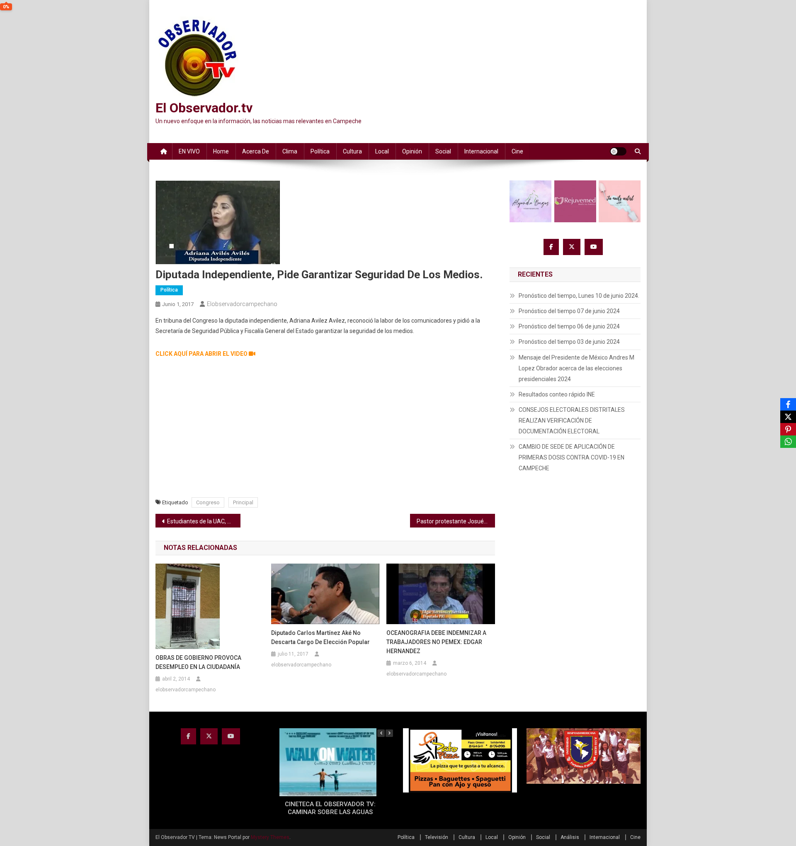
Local (382, 151)
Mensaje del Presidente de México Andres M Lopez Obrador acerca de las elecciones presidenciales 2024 (576, 368)
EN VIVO (189, 151)
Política (320, 151)
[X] (788, 417)
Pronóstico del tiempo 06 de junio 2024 (569, 326)
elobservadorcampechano (242, 304)
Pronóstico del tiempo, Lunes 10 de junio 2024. (579, 295)
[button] (389, 733)
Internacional (481, 151)
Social (443, 151)
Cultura (352, 151)
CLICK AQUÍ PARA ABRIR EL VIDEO (202, 353)
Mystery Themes (270, 837)
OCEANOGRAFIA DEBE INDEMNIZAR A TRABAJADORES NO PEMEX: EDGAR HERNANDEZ (436, 642)
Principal (243, 502)
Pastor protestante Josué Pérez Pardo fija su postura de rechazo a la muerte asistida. (456, 521)
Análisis (570, 837)
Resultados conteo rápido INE (557, 394)
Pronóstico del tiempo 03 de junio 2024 (569, 341)
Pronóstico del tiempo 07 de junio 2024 (569, 311)
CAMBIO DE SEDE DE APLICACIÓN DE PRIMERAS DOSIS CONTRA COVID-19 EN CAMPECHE (571, 457)
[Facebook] (788, 404)
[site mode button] (618, 151)
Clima (289, 151)
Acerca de (255, 151)
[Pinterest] (788, 429)
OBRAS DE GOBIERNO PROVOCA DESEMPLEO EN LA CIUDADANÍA (198, 662)
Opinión (412, 151)
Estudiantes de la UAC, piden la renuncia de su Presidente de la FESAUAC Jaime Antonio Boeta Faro (203, 521)
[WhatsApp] (788, 441)
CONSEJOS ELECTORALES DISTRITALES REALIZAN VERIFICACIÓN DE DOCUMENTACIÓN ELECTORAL (572, 420)
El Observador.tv (203, 108)
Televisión (436, 837)
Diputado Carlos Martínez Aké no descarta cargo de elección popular (320, 637)
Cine (517, 151)
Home (221, 151)
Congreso (208, 502)
